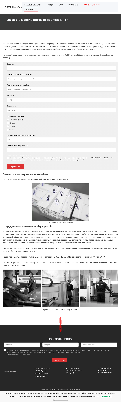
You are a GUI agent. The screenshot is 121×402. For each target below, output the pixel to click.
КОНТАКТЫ (31, 9)
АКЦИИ (51, 5)
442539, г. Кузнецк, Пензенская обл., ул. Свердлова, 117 (41, 373)
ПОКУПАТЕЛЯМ (90, 5)
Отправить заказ (15, 167)
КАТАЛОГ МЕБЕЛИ (32, 5)
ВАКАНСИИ (73, 5)
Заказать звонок (59, 360)
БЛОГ (61, 5)
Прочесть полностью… (60, 400)
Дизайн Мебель (13, 6)
